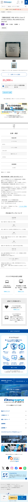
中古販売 (3, 12)
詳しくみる (14, 367)
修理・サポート (4, 419)
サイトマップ (3, 484)
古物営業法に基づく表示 (18, 486)
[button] (14, 459)
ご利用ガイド (4, 415)
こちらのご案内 (23, 206)
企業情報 (3, 428)
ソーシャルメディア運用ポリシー (7, 486)
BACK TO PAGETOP (15, 331)
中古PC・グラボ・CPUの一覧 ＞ (14, 9)
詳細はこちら (7, 291)
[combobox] (17, 6)
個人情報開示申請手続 (16, 487)
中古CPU (9, 12)
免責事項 (8, 484)
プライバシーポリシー (15, 484)
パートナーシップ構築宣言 (5, 489)
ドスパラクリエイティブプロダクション (10, 432)
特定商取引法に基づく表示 (5, 487)
